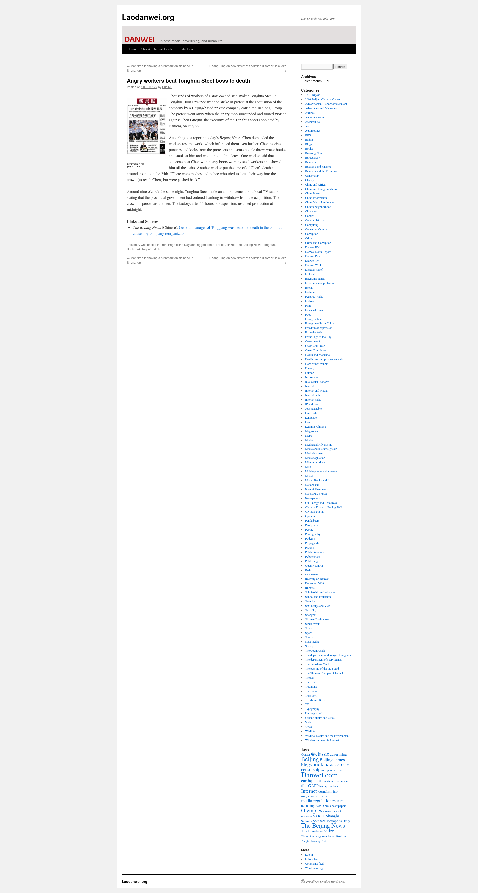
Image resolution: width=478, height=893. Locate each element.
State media (312, 641)
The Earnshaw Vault (317, 664)
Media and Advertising (318, 444)
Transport (310, 695)
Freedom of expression (318, 328)
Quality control (314, 565)
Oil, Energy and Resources (321, 503)
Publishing (311, 561)
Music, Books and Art (318, 480)
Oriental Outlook (332, 811)
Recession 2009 (314, 583)
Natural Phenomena (316, 489)
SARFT (319, 815)
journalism (324, 791)
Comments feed (314, 863)
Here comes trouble (316, 364)
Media (309, 440)
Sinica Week (312, 624)
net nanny (308, 805)
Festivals (310, 301)
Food (308, 314)
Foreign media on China (319, 323)
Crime (308, 238)
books (318, 764)
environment (341, 781)
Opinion (310, 516)
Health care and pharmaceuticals (324, 359)
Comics (309, 216)
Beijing (309, 139)
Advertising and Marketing (321, 108)
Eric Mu (167, 87)
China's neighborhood (318, 207)
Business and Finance (318, 166)
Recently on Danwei (317, 579)
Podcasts (310, 538)
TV (307, 704)
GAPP (313, 785)
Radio (308, 570)
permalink (153, 249)
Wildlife (310, 731)
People (309, 529)
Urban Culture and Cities (320, 718)
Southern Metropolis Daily (331, 820)
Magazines (311, 431)
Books (309, 148)
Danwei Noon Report (318, 252)
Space (308, 633)
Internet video (313, 399)
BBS (308, 135)
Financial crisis (314, 310)
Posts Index (186, 49)
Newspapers (312, 498)
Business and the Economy (321, 171)
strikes (231, 244)
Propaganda (312, 543)
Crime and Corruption (318, 243)
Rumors (310, 588)
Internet (309, 386)
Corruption (311, 234)
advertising (338, 754)
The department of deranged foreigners (328, 655)
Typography (312, 709)
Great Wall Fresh (315, 346)
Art (307, 126)
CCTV (343, 764)
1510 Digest (312, 95)
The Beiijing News (249, 244)
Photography (312, 534)
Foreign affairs (313, 319)
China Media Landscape (319, 202)
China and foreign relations (321, 189)
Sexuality (310, 610)
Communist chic (314, 220)
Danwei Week (313, 265)
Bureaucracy (312, 157)
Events (309, 287)
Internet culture (314, 395)
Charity (309, 180)
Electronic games (315, 278)
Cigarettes (311, 211)
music (337, 801)
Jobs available (313, 408)
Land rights (312, 413)
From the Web (313, 332)
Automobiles (312, 130)
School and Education (318, 597)
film (304, 785)
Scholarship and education (320, 592)
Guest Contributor (316, 350)
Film (308, 305)
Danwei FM (312, 247)
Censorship (312, 175)
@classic (320, 753)
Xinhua (341, 836)
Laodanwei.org (148, 16)
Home (131, 49)
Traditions (311, 686)
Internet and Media (316, 390)
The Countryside (315, 650)
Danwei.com (319, 774)
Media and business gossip (321, 449)
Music (309, 476)
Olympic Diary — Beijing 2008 (324, 507)
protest (220, 244)
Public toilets (312, 556)
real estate (306, 816)
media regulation (316, 800)
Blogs (308, 144)
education (327, 781)
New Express (323, 806)
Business (310, 162)
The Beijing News (323, 825)
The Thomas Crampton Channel (324, 673)
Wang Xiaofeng (311, 836)
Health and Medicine (317, 355)
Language (311, 417)
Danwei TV (312, 260)
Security (310, 601)
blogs (306, 764)
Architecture (312, 122)
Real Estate (311, 574)
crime (338, 770)
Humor (309, 373)
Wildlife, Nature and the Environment (327, 736)
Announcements (314, 117)
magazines (309, 796)
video (329, 831)
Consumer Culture (316, 229)
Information (312, 377)
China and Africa (315, 184)
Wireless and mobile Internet (322, 740)
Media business (314, 453)
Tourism (310, 682)
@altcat (305, 754)
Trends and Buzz (315, 700)
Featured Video (314, 296)
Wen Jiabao (328, 836)
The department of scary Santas (323, 659)
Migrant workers (315, 462)
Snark (308, 628)
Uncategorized (313, 713)
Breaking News (314, 153)
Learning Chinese (315, 426)
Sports (309, 637)
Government (312, 341)
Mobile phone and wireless (321, 471)
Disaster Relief (314, 269)
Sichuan (306, 821)
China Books (313, 193)
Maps (308, 435)
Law (307, 422)
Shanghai (310, 615)
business (332, 765)
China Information (316, 198)
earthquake (311, 780)
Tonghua (269, 244)
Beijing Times (332, 759)
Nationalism (312, 485)
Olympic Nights (314, 511)
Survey (309, 646)
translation (316, 831)
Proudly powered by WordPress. (325, 881)
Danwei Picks (313, 256)
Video (308, 722)
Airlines (310, 113)
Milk (308, 467)
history (323, 786)
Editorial (310, 274)
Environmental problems (319, 283)
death (210, 244)
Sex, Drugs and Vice (317, 606)
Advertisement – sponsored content (326, 104)
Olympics (311, 810)
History (309, 368)
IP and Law (312, 404)
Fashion (310, 292)
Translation (311, 691)
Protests (310, 547)
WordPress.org (314, 868)
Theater (309, 677)
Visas (308, 727)
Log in (309, 854)
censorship (310, 769)
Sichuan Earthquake (317, 619)
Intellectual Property (317, 381)
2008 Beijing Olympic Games (322, 99)
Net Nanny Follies (316, 494)
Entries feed (312, 859)
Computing (311, 225)
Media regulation (315, 458)
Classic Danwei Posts (157, 49)
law (335, 791)
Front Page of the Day (175, 244)
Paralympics (312, 525)
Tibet (305, 831)
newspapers (339, 806)
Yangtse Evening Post (313, 841)
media (322, 795)
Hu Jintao (333, 786)
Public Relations (314, 552)
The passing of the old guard (322, 668)
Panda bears (312, 520)
